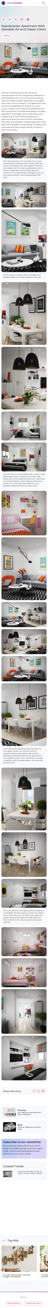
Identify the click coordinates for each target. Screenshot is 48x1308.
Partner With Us (13, 1303)
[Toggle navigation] (43, 3)
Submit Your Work (33, 1303)
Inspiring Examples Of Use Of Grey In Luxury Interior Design (30, 1172)
